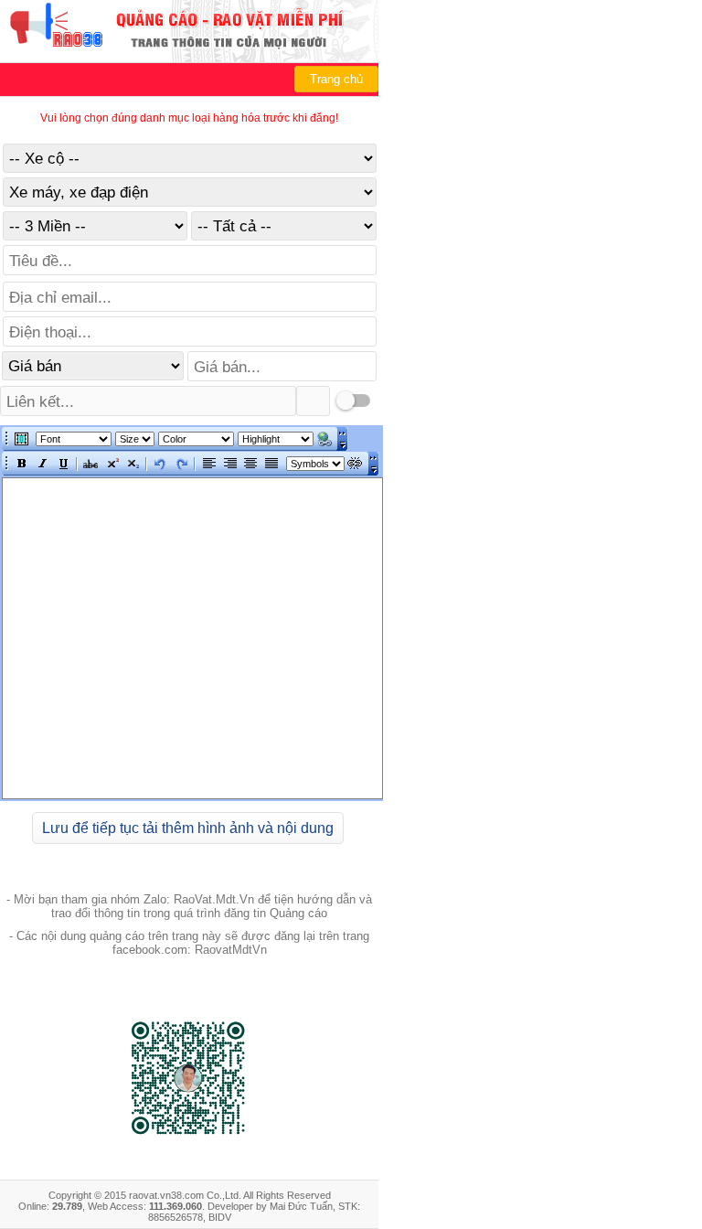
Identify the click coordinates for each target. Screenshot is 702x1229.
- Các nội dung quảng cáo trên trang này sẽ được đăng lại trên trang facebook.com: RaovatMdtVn (189, 942)
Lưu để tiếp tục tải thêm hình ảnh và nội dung (188, 828)
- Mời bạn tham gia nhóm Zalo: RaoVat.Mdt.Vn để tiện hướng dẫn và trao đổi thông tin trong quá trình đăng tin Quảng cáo (189, 906)
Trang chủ (336, 79)
